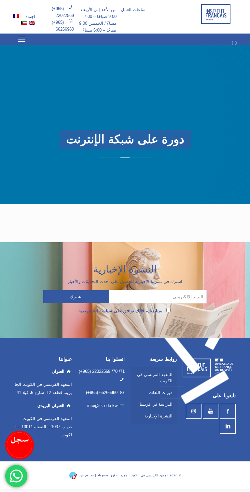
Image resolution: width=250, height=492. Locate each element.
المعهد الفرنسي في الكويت (155, 377)
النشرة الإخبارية (159, 416)
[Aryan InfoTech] (73, 474)
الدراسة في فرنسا (156, 404)
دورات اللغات (161, 392)
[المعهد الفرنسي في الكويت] (215, 13)
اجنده (29, 16)
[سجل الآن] (19, 445)
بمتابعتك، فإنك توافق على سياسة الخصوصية (121, 310)
